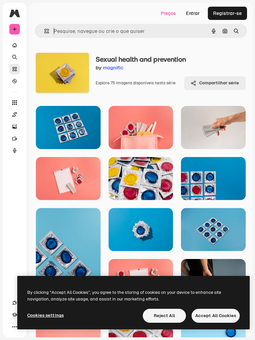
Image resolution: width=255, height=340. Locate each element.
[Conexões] (14, 303)
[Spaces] (14, 114)
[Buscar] (14, 57)
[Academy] (14, 314)
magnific (113, 67)
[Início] (14, 45)
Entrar (193, 13)
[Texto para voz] (14, 150)
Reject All (164, 315)
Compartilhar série (219, 83)
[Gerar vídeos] (14, 138)
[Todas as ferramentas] (14, 102)
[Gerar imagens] (14, 126)
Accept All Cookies (215, 315)
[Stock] (14, 69)
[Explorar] (14, 81)
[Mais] (14, 326)
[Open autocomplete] (44, 31)
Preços (168, 13)
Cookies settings (45, 315)
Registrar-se (227, 13)
